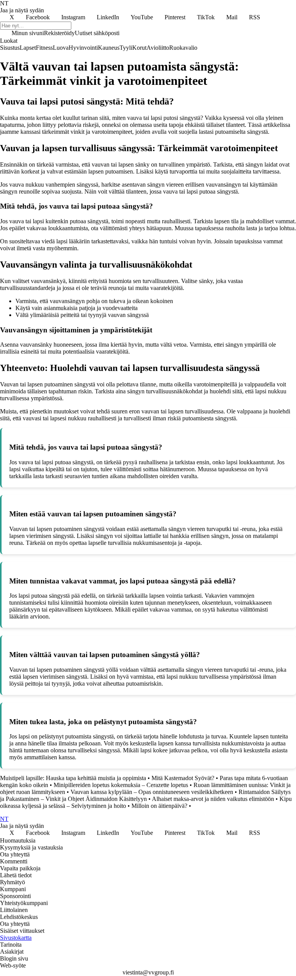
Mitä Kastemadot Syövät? (182, 778)
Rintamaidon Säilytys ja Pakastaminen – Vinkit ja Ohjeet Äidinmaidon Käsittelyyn (145, 795)
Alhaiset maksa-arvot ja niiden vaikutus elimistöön (213, 799)
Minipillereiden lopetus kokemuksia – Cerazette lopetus (121, 785)
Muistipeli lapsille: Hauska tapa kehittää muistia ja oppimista (73, 778)
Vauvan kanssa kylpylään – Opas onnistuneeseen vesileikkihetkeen (152, 792)
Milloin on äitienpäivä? (159, 805)
